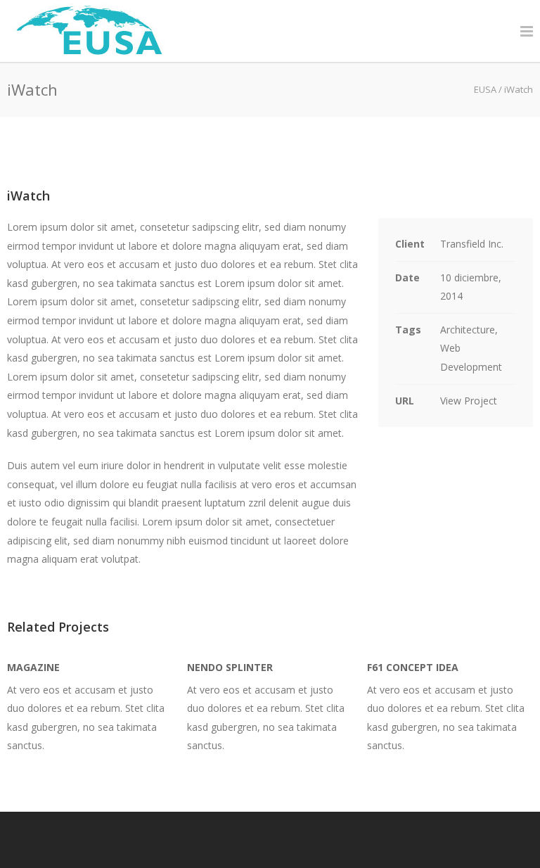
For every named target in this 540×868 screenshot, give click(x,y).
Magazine (33, 667)
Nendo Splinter (230, 667)
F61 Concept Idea (412, 667)
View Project (468, 400)
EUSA (485, 89)
